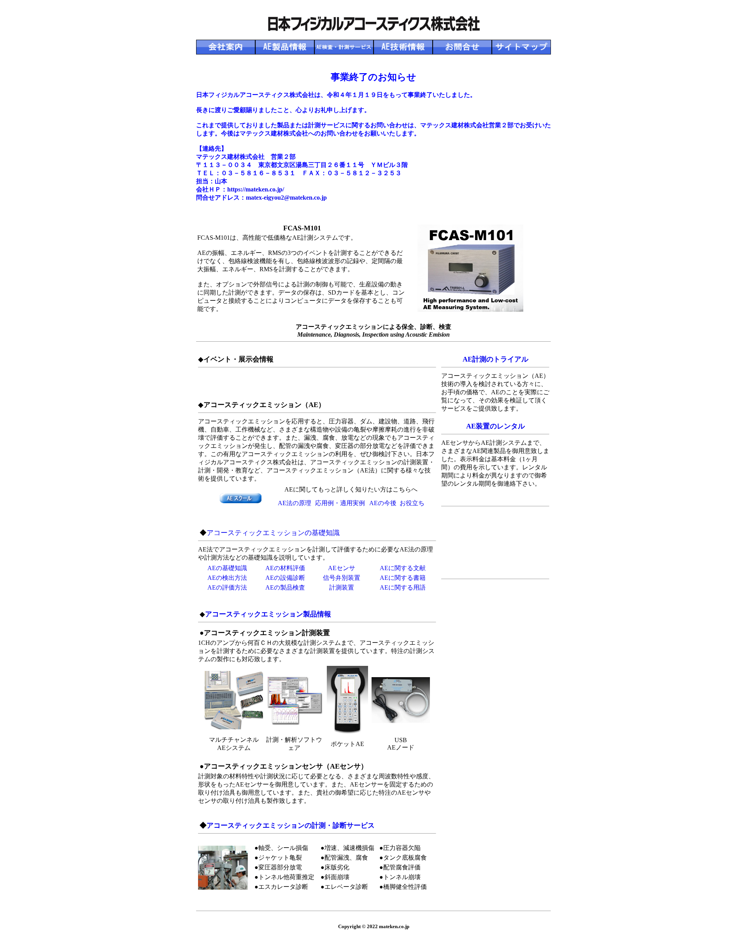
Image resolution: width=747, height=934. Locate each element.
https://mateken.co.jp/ (255, 189)
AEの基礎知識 (227, 568)
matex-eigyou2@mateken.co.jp (286, 197)
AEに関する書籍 (403, 577)
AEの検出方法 (227, 577)
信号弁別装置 (341, 577)
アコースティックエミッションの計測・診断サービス (291, 825)
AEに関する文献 (403, 568)
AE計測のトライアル (495, 359)
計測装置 (341, 587)
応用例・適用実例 (340, 503)
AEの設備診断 (285, 577)
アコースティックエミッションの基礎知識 (273, 533)
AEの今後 (382, 503)
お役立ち (412, 503)
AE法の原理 (294, 503)
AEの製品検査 (285, 587)
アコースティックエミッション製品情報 (268, 614)
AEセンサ (341, 568)
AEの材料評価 (285, 568)
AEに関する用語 (403, 587)
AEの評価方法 (227, 587)
